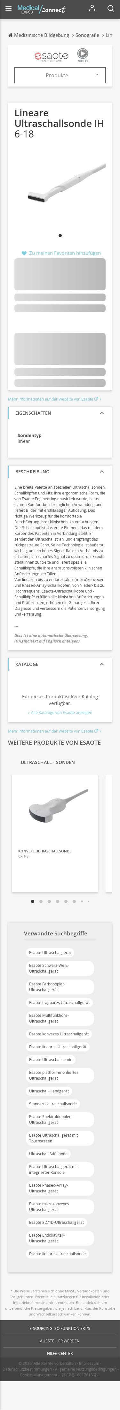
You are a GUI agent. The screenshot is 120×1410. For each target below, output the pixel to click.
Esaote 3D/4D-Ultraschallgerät (56, 1222)
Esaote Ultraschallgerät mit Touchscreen (53, 1138)
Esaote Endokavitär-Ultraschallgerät (47, 1238)
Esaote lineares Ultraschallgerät (57, 1046)
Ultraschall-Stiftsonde (48, 1154)
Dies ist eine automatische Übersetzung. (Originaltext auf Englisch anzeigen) (51, 638)
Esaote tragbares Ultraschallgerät (59, 1002)
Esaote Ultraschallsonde (50, 1059)
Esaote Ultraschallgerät (50, 952)
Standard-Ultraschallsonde (53, 1104)
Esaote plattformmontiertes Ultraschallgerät (53, 1075)
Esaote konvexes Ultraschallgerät (59, 1034)
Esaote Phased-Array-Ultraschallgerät (48, 1188)
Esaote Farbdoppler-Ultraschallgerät (47, 986)
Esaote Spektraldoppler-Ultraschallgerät (50, 1119)
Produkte (57, 75)
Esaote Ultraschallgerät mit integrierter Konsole (53, 1169)
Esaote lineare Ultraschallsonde (57, 1254)
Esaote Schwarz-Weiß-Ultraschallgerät (49, 968)
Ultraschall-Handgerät (49, 1091)
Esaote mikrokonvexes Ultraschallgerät (49, 1206)
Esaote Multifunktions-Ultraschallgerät (49, 1018)
